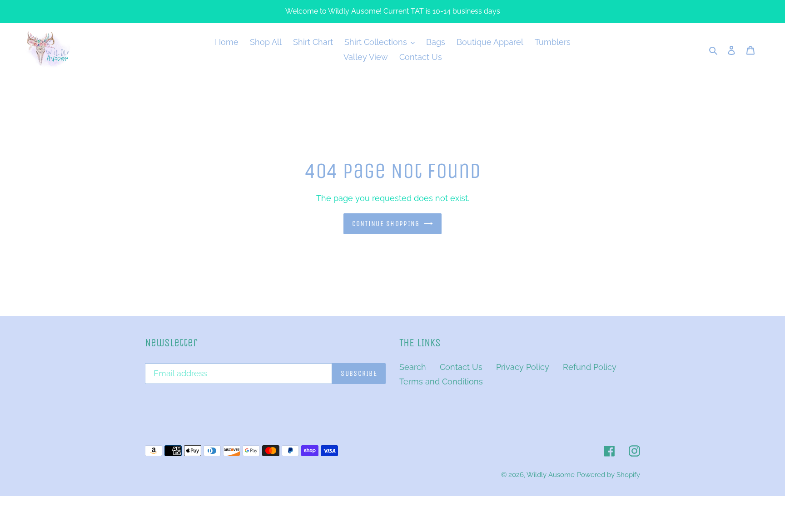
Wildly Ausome (551, 475)
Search (412, 367)
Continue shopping (386, 223)
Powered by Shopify (608, 475)
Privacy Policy (522, 367)
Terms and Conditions (441, 381)
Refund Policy (589, 367)
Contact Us (461, 367)
